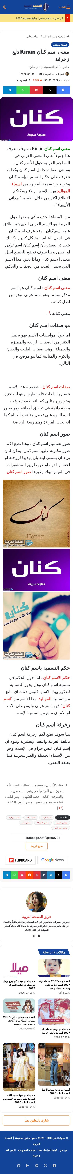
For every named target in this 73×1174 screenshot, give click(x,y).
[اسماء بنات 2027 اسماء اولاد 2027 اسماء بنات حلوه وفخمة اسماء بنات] (54, 968)
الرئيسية (62, 36)
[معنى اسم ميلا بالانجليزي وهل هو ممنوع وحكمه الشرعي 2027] (19, 968)
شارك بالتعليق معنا (37, 1120)
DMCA (36, 1156)
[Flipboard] (20, 860)
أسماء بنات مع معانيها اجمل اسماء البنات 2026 (55, 1091)
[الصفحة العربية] (36, 7)
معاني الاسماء (43, 822)
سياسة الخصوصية (27, 1150)
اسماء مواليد (14, 817)
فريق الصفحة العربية (54, 74)
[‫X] (34, 936)
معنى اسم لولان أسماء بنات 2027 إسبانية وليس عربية (55, 1030)
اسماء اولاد (46, 817)
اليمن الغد (11, 1150)
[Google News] (52, 860)
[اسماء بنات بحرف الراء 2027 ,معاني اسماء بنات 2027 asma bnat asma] (19, 1005)
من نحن (63, 1150)
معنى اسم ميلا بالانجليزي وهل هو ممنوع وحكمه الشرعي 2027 (19, 984)
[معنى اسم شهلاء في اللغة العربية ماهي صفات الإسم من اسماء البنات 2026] (19, 1067)
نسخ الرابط (37, 846)
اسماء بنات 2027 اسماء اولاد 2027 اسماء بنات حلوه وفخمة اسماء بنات (54, 984)
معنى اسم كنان (60, 827)
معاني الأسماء (61, 822)
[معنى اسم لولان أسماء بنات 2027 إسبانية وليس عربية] (54, 1011)
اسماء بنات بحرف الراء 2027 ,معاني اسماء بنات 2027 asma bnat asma (19, 1020)
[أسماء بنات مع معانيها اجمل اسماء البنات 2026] (54, 1064)
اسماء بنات (30, 817)
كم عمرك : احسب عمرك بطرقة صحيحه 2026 (39, 18)
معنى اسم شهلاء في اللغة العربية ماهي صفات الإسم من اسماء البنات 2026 (19, 1098)
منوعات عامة (49, 36)
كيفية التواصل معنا (48, 1150)
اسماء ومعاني (33, 36)
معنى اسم (26, 822)
